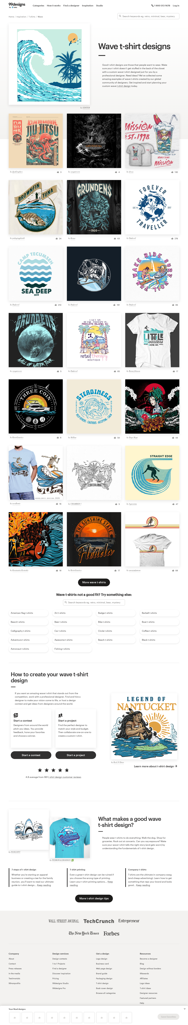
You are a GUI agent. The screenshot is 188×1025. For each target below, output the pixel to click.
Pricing (55, 978)
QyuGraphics (17, 171)
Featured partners (148, 998)
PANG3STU (15, 852)
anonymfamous (135, 570)
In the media (14, 973)
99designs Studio (60, 983)
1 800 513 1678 (162, 5)
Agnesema (133, 503)
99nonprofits (14, 983)
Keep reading (44, 885)
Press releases (15, 968)
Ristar (73, 238)
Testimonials (14, 978)
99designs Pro (59, 988)
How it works (54, 5)
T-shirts (32, 16)
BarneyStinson (134, 371)
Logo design (101, 958)
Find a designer (71, 5)
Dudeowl (132, 238)
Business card (102, 963)
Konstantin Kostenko (20, 570)
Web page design (104, 968)
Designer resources (148, 993)
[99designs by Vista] (17, 5)
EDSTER (86, 107)
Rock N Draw (119, 762)
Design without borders (150, 968)
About (11, 958)
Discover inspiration (61, 973)
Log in (176, 5)
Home (12, 16)
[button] (185, 1009)
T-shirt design (102, 983)
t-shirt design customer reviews (64, 777)
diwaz (131, 171)
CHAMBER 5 (76, 503)
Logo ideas (145, 983)
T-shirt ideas (145, 988)
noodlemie (16, 503)
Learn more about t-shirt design (154, 766)
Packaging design (104, 978)
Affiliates (144, 978)
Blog (142, 963)
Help (142, 1003)
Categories (38, 5)
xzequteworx (75, 171)
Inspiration (87, 5)
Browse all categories (106, 993)
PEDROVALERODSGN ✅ (62, 860)
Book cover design (104, 988)
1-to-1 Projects (58, 963)
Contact (12, 963)
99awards (144, 973)
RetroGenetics (17, 437)
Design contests (59, 958)
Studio (99, 5)
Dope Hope (133, 437)
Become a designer (148, 958)
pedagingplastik (18, 238)
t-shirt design (124, 86)
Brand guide (101, 973)
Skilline (73, 437)
